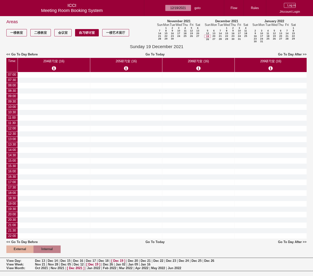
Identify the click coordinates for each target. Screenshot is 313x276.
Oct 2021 (41, 268)
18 (185, 33)
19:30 (12, 209)
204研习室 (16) (53, 61)
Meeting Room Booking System (72, 10)
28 (159, 38)
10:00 (12, 107)
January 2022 (274, 21)
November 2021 (178, 21)
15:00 (12, 160)
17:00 (12, 182)
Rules (255, 8)
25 (185, 36)
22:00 (12, 236)
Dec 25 (196, 261)
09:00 (12, 96)
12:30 (12, 134)
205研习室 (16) (126, 61)
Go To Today (155, 54)
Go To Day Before (24, 54)
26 (191, 36)
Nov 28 (53, 264)
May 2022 (158, 268)
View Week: (15, 264)
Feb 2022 (109, 268)
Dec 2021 (75, 268)
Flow (234, 8)
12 (191, 30)
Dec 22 (158, 261)
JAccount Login (289, 11)
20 (197, 33)
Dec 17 (91, 261)
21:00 (12, 225)
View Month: (15, 268)
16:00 (12, 171)
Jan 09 (133, 264)
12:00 (12, 128)
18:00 (12, 193)
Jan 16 (145, 264)
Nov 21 (40, 264)
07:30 (12, 80)
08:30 (12, 91)
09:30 (12, 101)
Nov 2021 (57, 268)
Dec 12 (79, 264)
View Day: (13, 261)
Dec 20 (133, 261)
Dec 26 (209, 261)
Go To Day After (290, 54)
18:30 (12, 198)
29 (166, 38)
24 (178, 36)
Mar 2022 (126, 268)
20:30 (12, 220)
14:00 (12, 150)
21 (159, 36)
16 (172, 33)
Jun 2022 (174, 268)
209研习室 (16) (270, 61)
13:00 (12, 139)
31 (239, 39)
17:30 (12, 187)
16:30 (12, 177)
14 (159, 33)
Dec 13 (40, 261)
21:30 (12, 230)
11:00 (12, 117)
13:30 (12, 144)
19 (191, 33)
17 (178, 33)
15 (166, 33)
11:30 (12, 123)
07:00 (12, 74)
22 (166, 36)
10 (178, 30)
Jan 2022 (93, 268)
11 (185, 30)
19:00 (12, 203)
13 (197, 30)
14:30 (12, 155)
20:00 (12, 214)
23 (172, 36)
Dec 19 (118, 261)
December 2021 (226, 21)
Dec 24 (184, 261)
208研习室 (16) (198, 61)
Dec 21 (146, 261)
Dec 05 (66, 264)
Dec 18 (104, 261)
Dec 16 (78, 261)
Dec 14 (53, 261)
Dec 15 (65, 261)
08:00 (12, 85)
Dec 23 (171, 261)
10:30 (12, 112)
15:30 (12, 166)
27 (197, 36)
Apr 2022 (141, 268)
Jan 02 (120, 264)
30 (172, 38)
